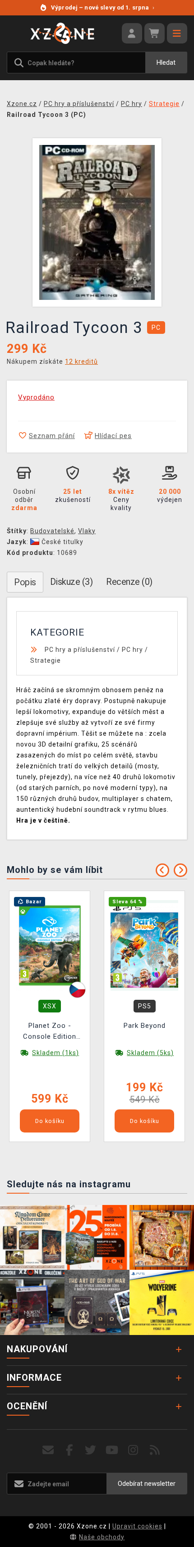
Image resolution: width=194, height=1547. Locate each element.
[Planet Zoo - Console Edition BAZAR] (49, 945)
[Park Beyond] (144, 945)
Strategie (45, 660)
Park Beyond (145, 1026)
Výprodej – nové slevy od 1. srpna (102, 7)
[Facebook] (70, 1450)
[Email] (48, 1450)
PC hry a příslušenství (80, 649)
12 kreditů (81, 361)
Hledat (166, 62)
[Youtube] (112, 1450)
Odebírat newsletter (147, 1484)
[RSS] (155, 1450)
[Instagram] (133, 1450)
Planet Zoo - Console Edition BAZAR (49, 1032)
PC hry (132, 649)
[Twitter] (91, 1450)
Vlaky (87, 531)
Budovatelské (52, 531)
